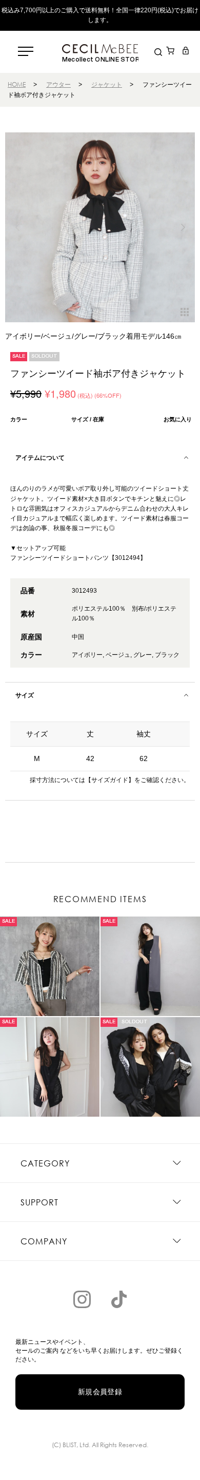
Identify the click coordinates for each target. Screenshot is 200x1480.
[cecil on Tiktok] (119, 1299)
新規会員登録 (100, 1392)
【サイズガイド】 (109, 780)
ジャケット (106, 84)
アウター (58, 84)
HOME (17, 84)
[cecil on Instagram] (82, 1299)
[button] (183, 227)
